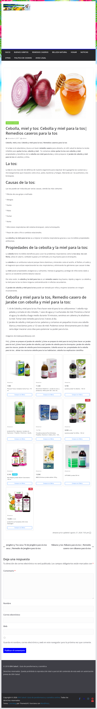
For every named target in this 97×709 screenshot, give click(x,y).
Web (5, 626)
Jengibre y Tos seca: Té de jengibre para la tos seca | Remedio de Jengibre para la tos (26, 547)
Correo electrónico (11, 614)
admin (24, 138)
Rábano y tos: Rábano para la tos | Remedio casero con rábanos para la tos (71, 547)
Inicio (7, 52)
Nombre (7, 603)
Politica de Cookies (23, 58)
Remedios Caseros (40, 52)
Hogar (74, 52)
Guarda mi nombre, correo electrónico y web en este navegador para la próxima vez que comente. (47, 642)
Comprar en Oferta (19, 394)
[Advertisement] (48, 31)
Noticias (84, 52)
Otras (8, 58)
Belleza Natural (59, 52)
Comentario (9, 571)
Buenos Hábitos (21, 52)
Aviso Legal (41, 58)
